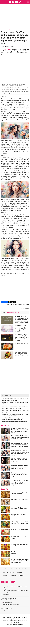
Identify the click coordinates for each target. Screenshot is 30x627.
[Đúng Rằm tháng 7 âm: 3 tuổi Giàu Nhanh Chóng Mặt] (5, 547)
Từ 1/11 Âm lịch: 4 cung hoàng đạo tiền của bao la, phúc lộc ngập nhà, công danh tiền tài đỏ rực (19, 467)
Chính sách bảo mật (19, 624)
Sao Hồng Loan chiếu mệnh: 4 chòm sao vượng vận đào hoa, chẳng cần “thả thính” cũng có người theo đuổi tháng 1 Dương (21, 319)
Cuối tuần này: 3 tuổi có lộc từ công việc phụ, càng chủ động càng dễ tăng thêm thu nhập (20, 561)
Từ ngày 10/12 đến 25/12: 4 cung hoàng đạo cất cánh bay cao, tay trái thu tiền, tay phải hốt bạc (20, 437)
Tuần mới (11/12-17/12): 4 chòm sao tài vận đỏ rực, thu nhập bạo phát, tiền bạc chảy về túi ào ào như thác (19, 445)
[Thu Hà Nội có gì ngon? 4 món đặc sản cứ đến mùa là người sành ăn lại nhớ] (5, 509)
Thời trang (19, 572)
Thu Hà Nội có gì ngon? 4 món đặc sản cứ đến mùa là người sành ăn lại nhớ (19, 508)
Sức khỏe (5, 572)
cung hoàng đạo (10, 312)
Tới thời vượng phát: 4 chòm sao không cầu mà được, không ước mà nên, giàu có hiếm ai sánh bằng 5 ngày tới (20, 453)
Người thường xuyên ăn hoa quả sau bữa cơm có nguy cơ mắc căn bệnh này (22, 354)
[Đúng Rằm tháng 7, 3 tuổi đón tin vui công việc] (5, 554)
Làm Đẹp (24, 568)
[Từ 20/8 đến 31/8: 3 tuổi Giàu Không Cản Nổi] (5, 539)
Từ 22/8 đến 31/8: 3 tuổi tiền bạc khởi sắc (12, 408)
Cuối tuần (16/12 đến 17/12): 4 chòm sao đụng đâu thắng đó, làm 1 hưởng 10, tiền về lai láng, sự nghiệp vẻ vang (19, 483)
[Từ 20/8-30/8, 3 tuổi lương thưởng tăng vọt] (5, 532)
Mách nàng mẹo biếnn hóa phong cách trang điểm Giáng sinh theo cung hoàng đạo (19, 460)
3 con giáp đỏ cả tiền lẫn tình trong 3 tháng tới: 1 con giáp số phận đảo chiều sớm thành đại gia (15, 418)
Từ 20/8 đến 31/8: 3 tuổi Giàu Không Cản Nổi (20, 537)
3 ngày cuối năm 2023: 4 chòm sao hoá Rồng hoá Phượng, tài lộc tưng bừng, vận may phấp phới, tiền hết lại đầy (22, 337)
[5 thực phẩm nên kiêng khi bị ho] (7, 346)
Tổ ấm (12, 568)
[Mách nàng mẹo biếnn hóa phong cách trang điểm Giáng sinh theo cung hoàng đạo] (5, 460)
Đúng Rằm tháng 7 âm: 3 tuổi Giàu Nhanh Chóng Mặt (19, 545)
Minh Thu (26, 308)
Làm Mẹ (18, 568)
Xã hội (6, 568)
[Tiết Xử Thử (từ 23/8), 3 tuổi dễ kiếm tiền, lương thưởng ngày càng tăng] (5, 524)
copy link (27, 304)
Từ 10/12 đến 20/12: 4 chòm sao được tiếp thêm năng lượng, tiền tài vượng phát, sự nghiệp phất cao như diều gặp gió (19, 430)
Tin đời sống (21, 575)
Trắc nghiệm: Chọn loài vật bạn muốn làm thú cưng (14, 421)
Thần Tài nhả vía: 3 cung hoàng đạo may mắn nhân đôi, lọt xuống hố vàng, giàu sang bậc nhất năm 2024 (15, 92)
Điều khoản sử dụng (11, 624)
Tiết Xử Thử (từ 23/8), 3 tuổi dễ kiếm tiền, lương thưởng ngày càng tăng (15, 411)
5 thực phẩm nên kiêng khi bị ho (21, 344)
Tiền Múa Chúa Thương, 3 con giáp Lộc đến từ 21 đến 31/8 (15, 403)
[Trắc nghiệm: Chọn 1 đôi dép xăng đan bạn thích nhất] (5, 502)
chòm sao (17, 312)
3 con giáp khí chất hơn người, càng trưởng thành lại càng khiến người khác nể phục (15, 399)
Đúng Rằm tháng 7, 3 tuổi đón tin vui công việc (20, 552)
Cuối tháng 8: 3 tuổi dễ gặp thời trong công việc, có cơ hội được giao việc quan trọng (15, 415)
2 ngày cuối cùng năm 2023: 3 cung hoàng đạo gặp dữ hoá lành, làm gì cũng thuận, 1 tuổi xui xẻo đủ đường (21, 328)
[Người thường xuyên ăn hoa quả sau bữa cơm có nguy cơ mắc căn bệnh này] (7, 355)
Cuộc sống (5, 575)
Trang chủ (3, 28)
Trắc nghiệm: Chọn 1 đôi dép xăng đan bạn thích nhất (15, 406)
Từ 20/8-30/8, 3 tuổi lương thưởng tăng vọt (19, 530)
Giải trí (12, 572)
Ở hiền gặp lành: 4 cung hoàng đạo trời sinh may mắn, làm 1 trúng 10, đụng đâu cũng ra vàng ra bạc (19, 474)
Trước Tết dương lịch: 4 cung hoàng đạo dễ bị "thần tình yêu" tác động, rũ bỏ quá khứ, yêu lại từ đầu (14, 85)
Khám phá (9, 28)
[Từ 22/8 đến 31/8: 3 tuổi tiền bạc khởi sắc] (5, 517)
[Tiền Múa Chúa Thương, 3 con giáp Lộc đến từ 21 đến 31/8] (5, 494)
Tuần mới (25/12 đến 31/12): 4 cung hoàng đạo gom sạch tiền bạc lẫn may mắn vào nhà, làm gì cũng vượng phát (15, 88)
